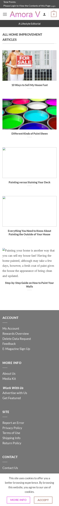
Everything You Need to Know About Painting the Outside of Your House (29, 232)
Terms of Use (11, 433)
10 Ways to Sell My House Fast (29, 85)
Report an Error (13, 423)
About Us (8, 373)
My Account (10, 328)
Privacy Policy (12, 428)
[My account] (44, 14)
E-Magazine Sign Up (16, 349)
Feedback (9, 343)
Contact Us (10, 468)
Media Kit (9, 378)
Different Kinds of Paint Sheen (29, 133)
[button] (4, 14)
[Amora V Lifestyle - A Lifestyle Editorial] (25, 14)
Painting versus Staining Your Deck (29, 182)
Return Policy (11, 443)
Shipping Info (11, 438)
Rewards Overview (15, 333)
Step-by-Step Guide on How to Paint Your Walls (29, 284)
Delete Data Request (16, 339)
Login (53, 6)
